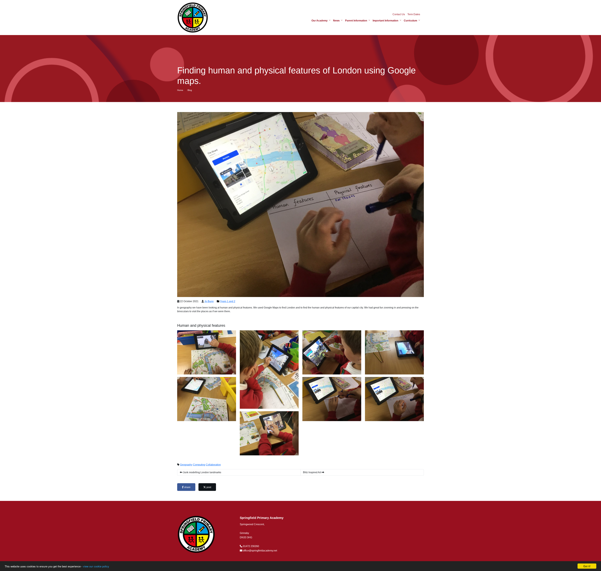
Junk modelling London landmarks (201, 472)
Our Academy (319, 20)
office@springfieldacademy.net (260, 550)
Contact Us (399, 14)
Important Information (385, 20)
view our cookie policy (96, 566)
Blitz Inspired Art (312, 472)
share (187, 487)
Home (180, 90)
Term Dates (413, 14)
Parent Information (356, 20)
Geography (186, 464)
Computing (199, 464)
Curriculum (410, 20)
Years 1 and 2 (227, 301)
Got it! (587, 566)
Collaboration (213, 464)
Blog (189, 90)
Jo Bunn (209, 301)
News (336, 20)
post (208, 487)
